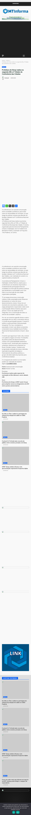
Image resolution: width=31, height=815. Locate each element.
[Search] (27, 55)
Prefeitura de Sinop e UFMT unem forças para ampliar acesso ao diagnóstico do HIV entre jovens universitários (15, 383)
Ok (13, 812)
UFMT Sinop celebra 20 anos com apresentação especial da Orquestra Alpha (15, 456)
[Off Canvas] (3, 55)
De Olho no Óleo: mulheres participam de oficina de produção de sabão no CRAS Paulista (15, 403)
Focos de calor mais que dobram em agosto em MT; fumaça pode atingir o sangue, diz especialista (15, 768)
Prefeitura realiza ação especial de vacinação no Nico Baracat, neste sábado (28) (15, 374)
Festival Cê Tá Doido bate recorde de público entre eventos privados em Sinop (15, 430)
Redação (6, 78)
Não (18, 812)
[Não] (29, 809)
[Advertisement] (15, 17)
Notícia (4, 67)
